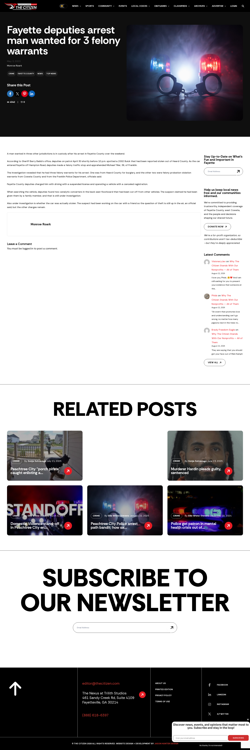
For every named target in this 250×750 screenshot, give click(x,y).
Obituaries (160, 6)
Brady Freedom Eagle (223, 329)
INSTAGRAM (223, 704)
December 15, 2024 (221, 515)
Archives (199, 6)
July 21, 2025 (54, 461)
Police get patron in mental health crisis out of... (193, 525)
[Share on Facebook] (10, 93)
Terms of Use (162, 701)
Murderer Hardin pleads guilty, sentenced (196, 470)
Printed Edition (164, 689)
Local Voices (139, 6)
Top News (51, 73)
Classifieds (180, 6)
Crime (11, 73)
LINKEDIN (221, 694)
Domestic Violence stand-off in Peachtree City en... (35, 525)
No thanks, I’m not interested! (210, 745)
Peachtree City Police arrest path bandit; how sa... (114, 525)
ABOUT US (160, 683)
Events (123, 6)
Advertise (217, 6)
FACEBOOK (222, 684)
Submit (238, 171)
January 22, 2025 (139, 515)
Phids (214, 295)
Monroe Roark (14, 65)
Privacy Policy (163, 695)
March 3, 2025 (57, 515)
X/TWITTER (223, 714)
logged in (28, 248)
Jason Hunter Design (166, 743)
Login (233, 6)
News (75, 6)
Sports (89, 6)
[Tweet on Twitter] (17, 93)
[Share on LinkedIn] (32, 93)
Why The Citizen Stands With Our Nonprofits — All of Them (225, 265)
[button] (79, 6)
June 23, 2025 (215, 461)
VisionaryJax (219, 261)
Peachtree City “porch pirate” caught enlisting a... (35, 470)
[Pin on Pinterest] (25, 93)
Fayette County (26, 73)
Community (105, 6)
